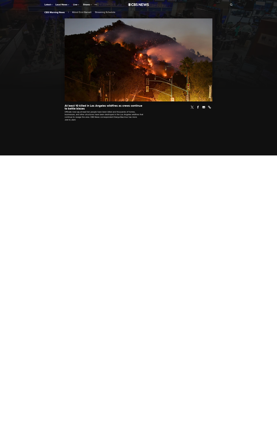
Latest (47, 4)
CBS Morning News (54, 12)
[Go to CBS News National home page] (138, 4)
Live (75, 4)
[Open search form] (231, 4)
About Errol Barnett (81, 12)
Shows (87, 4)
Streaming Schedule (105, 12)
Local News (61, 4)
